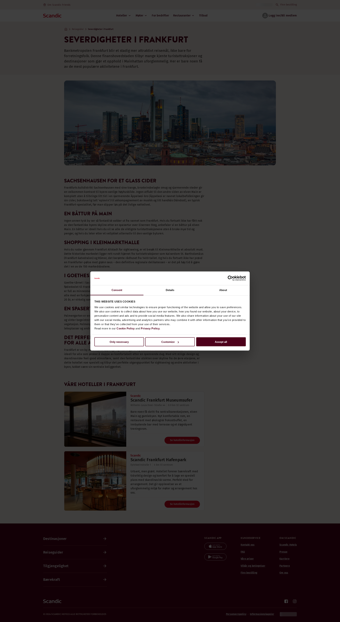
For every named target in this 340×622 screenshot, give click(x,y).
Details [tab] (170, 289)
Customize (168, 341)
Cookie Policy (126, 328)
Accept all (221, 341)
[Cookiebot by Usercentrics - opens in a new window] (230, 278)
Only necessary (119, 341)
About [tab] (223, 289)
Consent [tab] (117, 289)
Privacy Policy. (150, 328)
